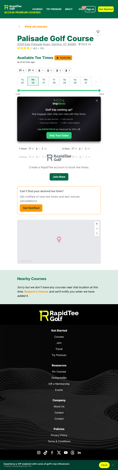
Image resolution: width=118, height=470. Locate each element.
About (69, 9)
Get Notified (31, 208)
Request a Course (36, 291)
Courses (37, 9)
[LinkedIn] (79, 452)
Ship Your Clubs (59, 135)
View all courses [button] (36, 26)
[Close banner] (97, 100)
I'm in (104, 465)
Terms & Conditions (59, 441)
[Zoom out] (96, 228)
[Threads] (72, 452)
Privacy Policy (59, 435)
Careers (59, 412)
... (96, 81)
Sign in (90, 9)
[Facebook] (52, 452)
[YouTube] (66, 452)
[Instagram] (39, 452)
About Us (59, 406)
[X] (59, 452)
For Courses (59, 371)
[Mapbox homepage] (25, 261)
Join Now (59, 176)
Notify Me (65, 57)
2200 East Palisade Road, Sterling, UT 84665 (46, 44)
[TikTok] (45, 452)
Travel (59, 348)
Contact (59, 418)
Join (59, 342)
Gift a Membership (59, 383)
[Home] (59, 315)
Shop (82, 8)
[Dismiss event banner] (113, 465)
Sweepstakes (59, 377)
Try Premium (53, 9)
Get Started (106, 9)
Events (59, 389)
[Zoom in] (96, 223)
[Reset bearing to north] (96, 233)
